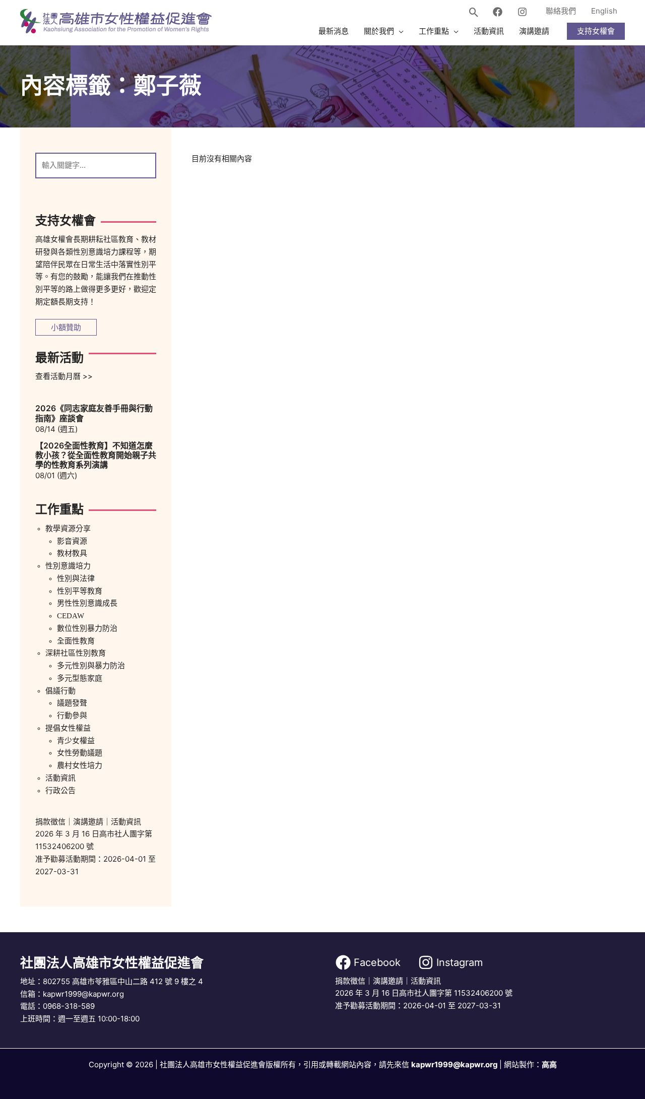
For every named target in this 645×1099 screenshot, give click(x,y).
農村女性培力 (79, 765)
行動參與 (72, 716)
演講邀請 (88, 821)
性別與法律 (76, 578)
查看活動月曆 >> (64, 376)
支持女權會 (596, 31)
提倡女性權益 (68, 728)
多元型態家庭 (79, 678)
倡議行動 (60, 691)
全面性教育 (76, 641)
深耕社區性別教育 (75, 653)
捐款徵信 (50, 821)
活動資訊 (60, 778)
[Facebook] (497, 12)
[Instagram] (522, 12)
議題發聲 (72, 703)
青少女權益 (76, 741)
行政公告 (60, 791)
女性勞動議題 (79, 753)
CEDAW (70, 616)
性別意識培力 (68, 566)
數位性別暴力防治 (87, 628)
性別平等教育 (79, 591)
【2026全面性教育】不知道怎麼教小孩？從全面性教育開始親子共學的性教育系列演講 (95, 455)
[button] (474, 13)
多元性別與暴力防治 (91, 666)
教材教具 (72, 553)
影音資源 (72, 541)
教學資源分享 (68, 529)
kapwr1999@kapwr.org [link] (454, 1064)
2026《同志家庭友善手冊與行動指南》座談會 (94, 413)
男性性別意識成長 (87, 603)
